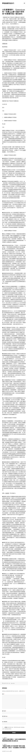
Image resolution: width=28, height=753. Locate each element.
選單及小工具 (24, 3)
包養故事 (8, 577)
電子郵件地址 (5, 716)
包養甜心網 (19, 91)
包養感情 (22, 355)
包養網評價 (16, 235)
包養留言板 (4, 43)
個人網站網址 (4, 721)
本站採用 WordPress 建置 (7, 751)
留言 (3, 694)
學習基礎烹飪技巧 (8, 3)
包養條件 (11, 189)
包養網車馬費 (17, 337)
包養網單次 (13, 453)
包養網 (17, 184)
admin (13, 683)
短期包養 (17, 647)
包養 (6, 40)
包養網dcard (17, 280)
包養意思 (7, 493)
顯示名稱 (4, 711)
